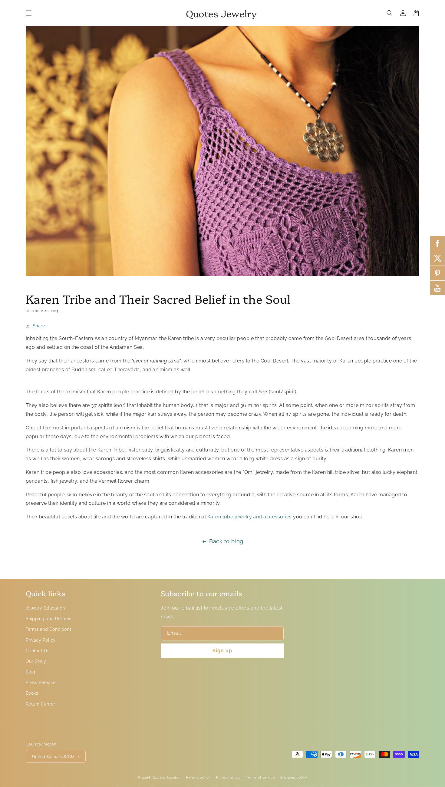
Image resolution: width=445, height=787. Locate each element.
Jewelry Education (45, 608)
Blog (30, 672)
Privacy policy (228, 777)
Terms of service (260, 777)
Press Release (40, 682)
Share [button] (39, 325)
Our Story (36, 661)
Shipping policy (293, 777)
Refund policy (198, 777)
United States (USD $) (53, 756)
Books (32, 693)
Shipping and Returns (48, 618)
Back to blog (226, 541)
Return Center (40, 704)
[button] (28, 13)
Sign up (222, 650)
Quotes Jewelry (166, 778)
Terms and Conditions (49, 629)
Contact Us (38, 650)
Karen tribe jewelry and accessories (249, 517)
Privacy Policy (41, 640)
